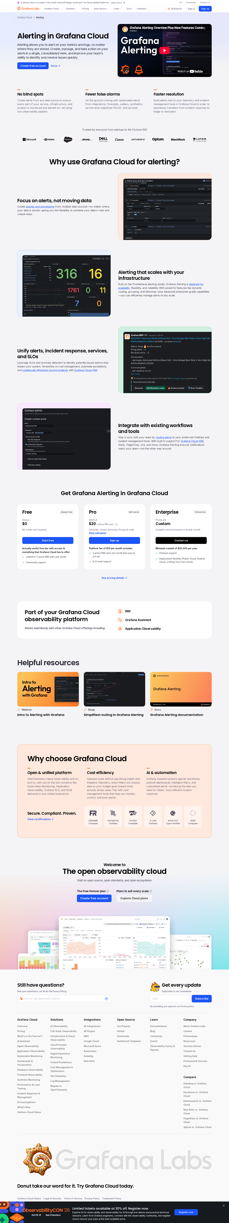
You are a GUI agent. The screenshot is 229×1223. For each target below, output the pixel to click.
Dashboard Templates (129, 1041)
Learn (116, 8)
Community (156, 1036)
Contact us (181, 540)
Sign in (191, 8)
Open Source (100, 8)
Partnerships (190, 1036)
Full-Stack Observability (63, 1031)
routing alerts (164, 437)
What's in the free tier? (29, 1036)
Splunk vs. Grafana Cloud (197, 1127)
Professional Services (195, 1061)
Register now (186, 1212)
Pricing (85, 8)
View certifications (39, 819)
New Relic (89, 1061)
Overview (22, 1026)
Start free (48, 540)
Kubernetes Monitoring (29, 1056)
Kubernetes (90, 1051)
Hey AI (187, 1066)
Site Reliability (58, 1076)
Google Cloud (91, 1041)
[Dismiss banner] (224, 1205)
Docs (129, 8)
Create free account (33, 65)
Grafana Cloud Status (29, 1112)
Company (141, 8)
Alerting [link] (40, 17)
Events (153, 1041)
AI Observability (59, 1026)
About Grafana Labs (194, 1026)
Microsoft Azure (92, 1046)
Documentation (158, 1026)
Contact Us (190, 1051)
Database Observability (30, 1069)
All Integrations (92, 1026)
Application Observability (31, 1051)
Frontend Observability (29, 1074)
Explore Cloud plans (134, 898)
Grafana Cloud (52, 8)
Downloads (123, 1036)
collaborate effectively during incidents (45, 370)
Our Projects (123, 1026)
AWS (86, 1036)
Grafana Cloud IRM (85, 370)
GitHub (120, 1031)
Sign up (205, 8)
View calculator (97, 533)
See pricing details (113, 577)
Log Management (60, 1081)
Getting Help (190, 1056)
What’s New (23, 1107)
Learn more (116, 2)
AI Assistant (23, 1041)
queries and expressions (40, 206)
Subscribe (201, 998)
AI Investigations (26, 1102)
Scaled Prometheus (61, 1062)
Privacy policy (187, 1006)
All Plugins (89, 1031)
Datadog (88, 1056)
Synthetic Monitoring (28, 1079)
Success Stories (192, 1046)
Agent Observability (28, 1046)
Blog (152, 1031)
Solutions (70, 8)
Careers (188, 1031)
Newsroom (189, 1041)
